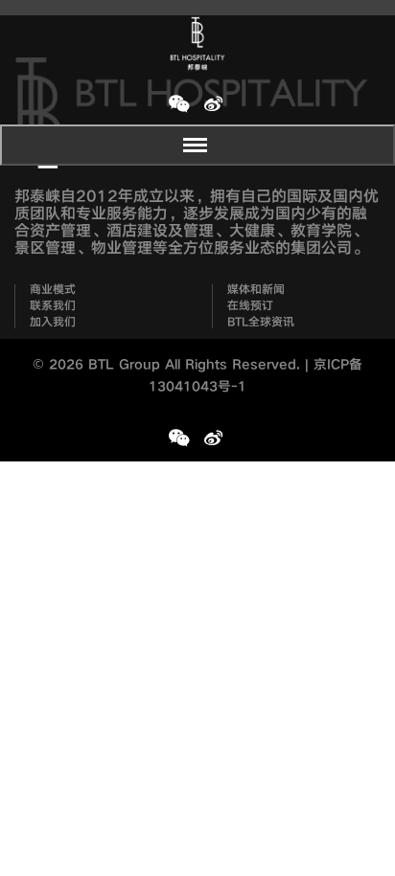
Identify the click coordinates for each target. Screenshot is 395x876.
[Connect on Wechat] (179, 102)
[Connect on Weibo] (213, 102)
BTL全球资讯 (260, 322)
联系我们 (53, 306)
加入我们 (53, 322)
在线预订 (250, 306)
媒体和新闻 (256, 290)
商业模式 (53, 290)
